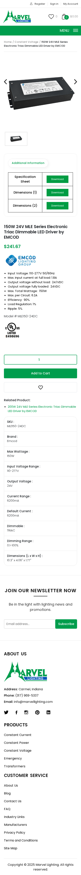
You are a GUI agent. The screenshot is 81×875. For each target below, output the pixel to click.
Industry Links (14, 817)
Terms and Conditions (21, 840)
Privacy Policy (14, 832)
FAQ (7, 809)
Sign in (54, 4)
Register (40, 4)
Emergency (13, 758)
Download (57, 179)
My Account (70, 4)
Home (8, 42)
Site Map (10, 848)
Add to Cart (40, 373)
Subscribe (66, 624)
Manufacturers (15, 824)
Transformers (14, 766)
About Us (11, 785)
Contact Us (12, 801)
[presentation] (5, 81)
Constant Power (16, 742)
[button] (40, 387)
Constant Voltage (26, 42)
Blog (7, 793)
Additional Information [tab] (28, 163)
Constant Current (17, 735)
